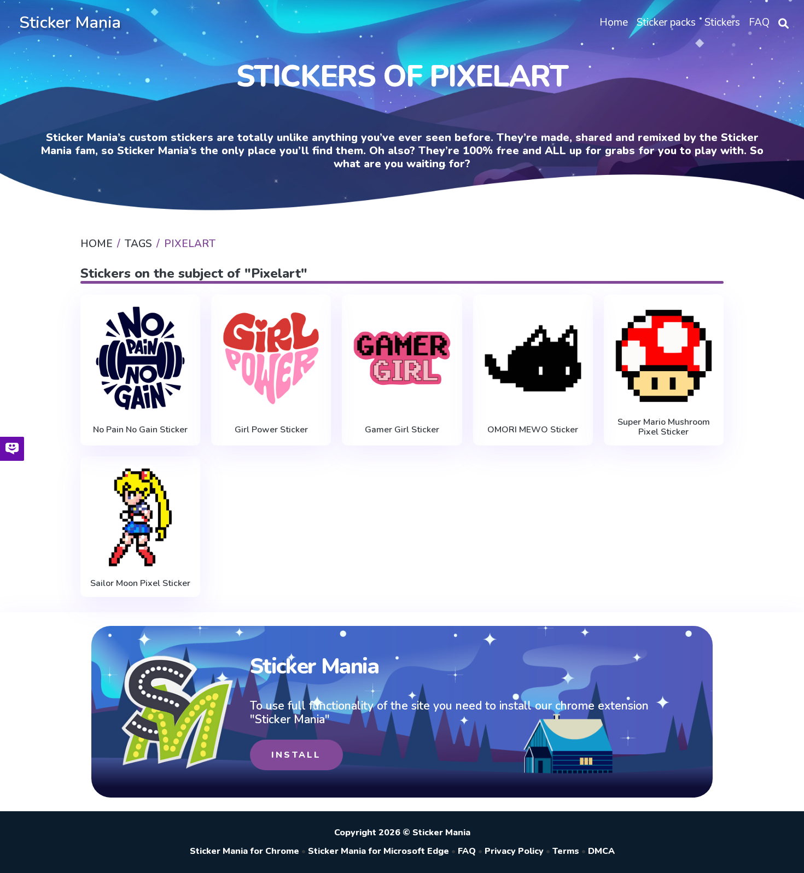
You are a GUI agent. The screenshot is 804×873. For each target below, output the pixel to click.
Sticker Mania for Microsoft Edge (378, 851)
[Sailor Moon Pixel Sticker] (140, 518)
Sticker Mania (70, 22)
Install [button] (296, 755)
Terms (565, 851)
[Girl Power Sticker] (271, 358)
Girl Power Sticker (271, 430)
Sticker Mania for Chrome (244, 851)
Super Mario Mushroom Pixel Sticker (663, 427)
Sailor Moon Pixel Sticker (140, 583)
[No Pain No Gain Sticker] (140, 358)
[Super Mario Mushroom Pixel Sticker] (663, 356)
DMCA (601, 851)
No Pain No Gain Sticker (140, 430)
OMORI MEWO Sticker (532, 430)
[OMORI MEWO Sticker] (533, 358)
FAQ (467, 851)
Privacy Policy (514, 851)
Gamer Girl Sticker (402, 430)
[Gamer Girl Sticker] (401, 358)
